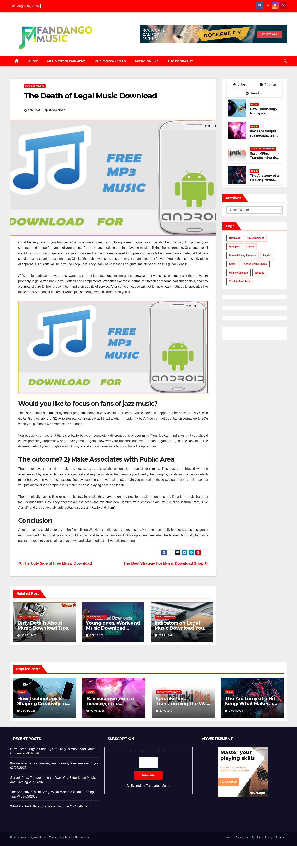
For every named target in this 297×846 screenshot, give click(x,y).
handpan (234, 246)
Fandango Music (158, 785)
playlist (267, 255)
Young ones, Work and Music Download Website (113, 628)
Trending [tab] (256, 93)
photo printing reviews (242, 255)
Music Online (147, 61)
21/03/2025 (166, 710)
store (232, 264)
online (250, 246)
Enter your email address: (148, 768)
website (259, 272)
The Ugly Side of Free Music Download (57, 563)
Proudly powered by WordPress (29, 837)
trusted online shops (254, 264)
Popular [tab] (270, 84)
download (234, 238)
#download (57, 110)
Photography (180, 61)
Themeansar (82, 837)
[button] (285, 61)
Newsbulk (64, 837)
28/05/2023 (236, 710)
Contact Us (242, 837)
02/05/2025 (97, 710)
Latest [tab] (241, 84)
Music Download (110, 61)
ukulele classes (238, 272)
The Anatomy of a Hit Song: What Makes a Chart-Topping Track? (264, 182)
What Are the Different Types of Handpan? (41, 806)
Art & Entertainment (66, 61)
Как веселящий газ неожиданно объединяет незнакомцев (263, 137)
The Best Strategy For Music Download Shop (163, 563)
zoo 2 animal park (239, 281)
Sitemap (280, 837)
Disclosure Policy (262, 837)
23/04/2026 (28, 710)
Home (228, 837)
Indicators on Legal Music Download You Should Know (179, 628)
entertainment (256, 238)
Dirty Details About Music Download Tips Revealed (42, 628)
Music (33, 61)
